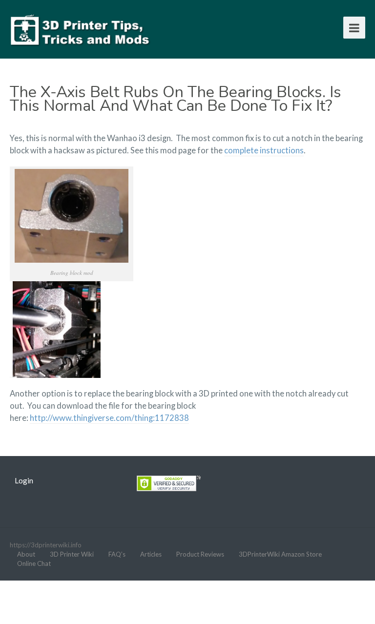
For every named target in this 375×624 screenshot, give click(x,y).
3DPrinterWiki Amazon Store (280, 554)
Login (24, 480)
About (26, 554)
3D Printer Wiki (72, 554)
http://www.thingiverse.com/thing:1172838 (109, 418)
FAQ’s (116, 554)
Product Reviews (200, 554)
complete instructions (264, 150)
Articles (151, 554)
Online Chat (34, 563)
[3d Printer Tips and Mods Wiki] (80, 29)
